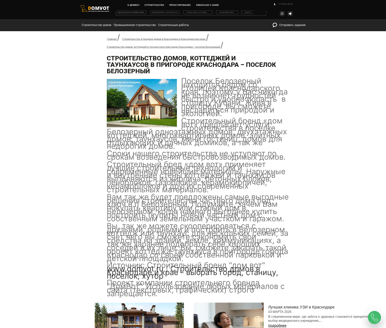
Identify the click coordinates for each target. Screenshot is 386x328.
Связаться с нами (207, 5)
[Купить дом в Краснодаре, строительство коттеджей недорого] (191, 15)
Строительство (154, 5)
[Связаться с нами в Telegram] (290, 13)
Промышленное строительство (135, 25)
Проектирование (180, 5)
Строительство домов (96, 25)
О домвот (133, 5)
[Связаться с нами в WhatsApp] (282, 13)
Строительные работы (173, 25)
